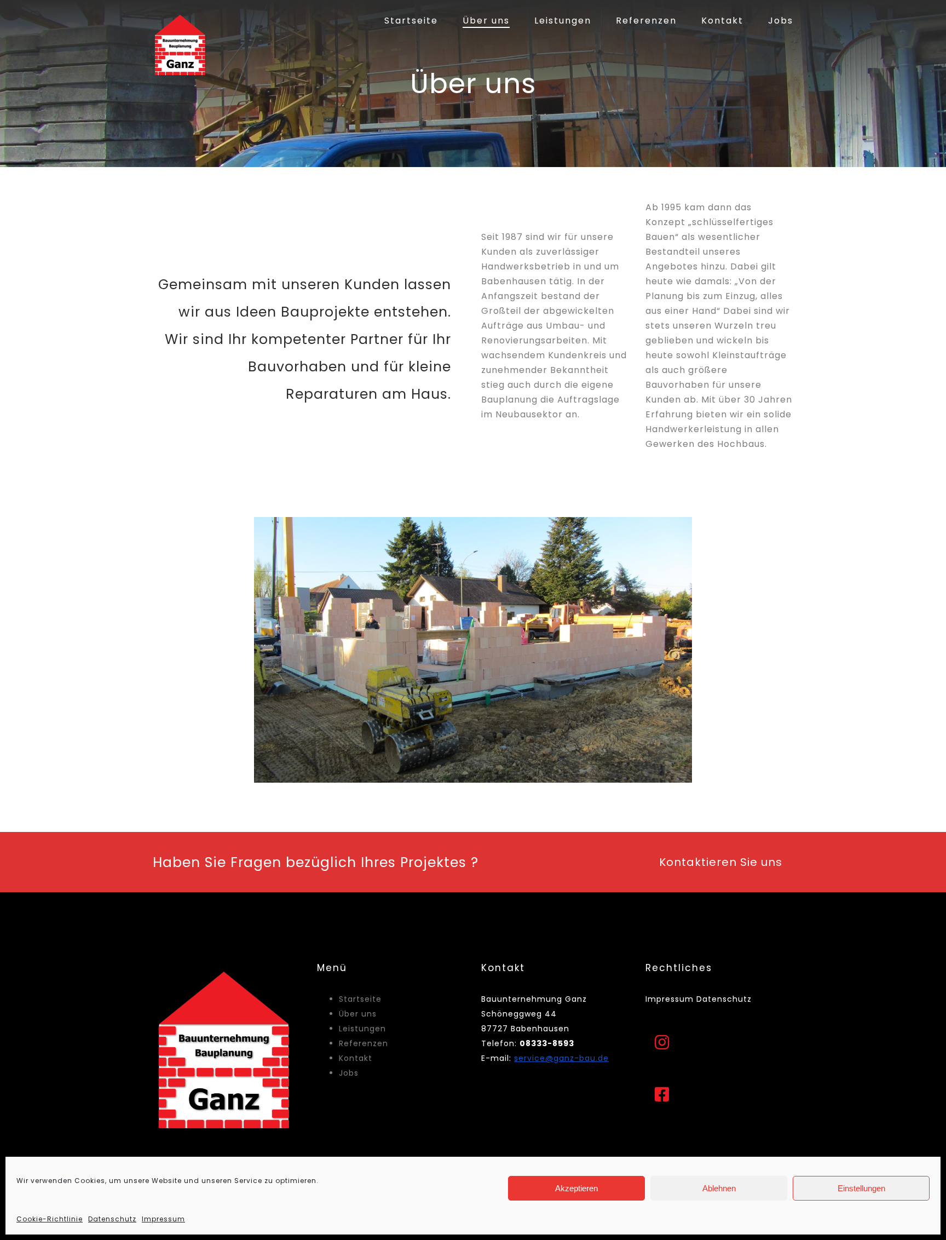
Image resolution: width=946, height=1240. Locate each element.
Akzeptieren (576, 1188)
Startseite (411, 20)
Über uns (486, 20)
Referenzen (646, 20)
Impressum (163, 1219)
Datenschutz (112, 1219)
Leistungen (562, 20)
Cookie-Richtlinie (49, 1219)
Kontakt (722, 20)
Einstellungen (861, 1188)
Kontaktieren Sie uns (720, 862)
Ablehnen (719, 1188)
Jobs (780, 20)
